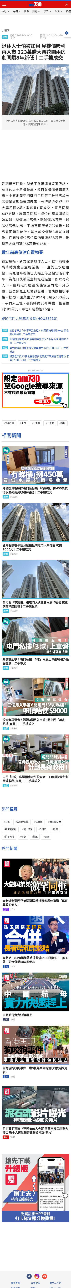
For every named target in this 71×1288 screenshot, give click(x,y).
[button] (4, 4)
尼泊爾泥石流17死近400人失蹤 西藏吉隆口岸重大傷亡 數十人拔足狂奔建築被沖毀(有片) (35, 1130)
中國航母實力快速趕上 (17, 1015)
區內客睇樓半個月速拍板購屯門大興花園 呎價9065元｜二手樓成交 (32, 547)
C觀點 (43, 829)
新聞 (5, 1019)
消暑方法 (9, 836)
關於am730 (55, 1283)
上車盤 (50, 423)
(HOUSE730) (30, 318)
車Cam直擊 (22, 821)
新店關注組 (10, 829)
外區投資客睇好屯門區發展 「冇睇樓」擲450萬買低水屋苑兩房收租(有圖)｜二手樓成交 (35, 490)
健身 (23, 836)
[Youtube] (44, 1276)
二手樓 (36, 423)
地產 (5, 36)
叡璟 (55, 829)
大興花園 (9, 423)
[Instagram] (36, 1276)
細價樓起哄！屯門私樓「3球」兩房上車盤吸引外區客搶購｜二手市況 (36, 661)
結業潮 (39, 821)
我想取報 (35, 1283)
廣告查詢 (15, 1283)
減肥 (35, 836)
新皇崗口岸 (55, 821)
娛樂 (5, 909)
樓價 (63, 423)
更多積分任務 (53, 1254)
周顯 (47, 836)
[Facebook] (29, 1276)
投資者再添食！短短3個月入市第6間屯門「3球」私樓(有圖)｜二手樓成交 (35, 722)
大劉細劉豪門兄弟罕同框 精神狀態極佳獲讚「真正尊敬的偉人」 (35, 903)
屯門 (23, 423)
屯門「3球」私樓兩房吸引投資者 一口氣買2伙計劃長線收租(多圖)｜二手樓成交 (36, 779)
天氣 (7, 821)
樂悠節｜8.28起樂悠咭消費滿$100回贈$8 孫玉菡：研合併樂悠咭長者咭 (35, 960)
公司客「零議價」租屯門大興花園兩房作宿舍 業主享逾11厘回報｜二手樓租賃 (35, 604)
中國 (5, 1137)
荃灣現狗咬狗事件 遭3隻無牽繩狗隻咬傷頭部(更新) (35, 1070)
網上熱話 (28, 829)
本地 (5, 966)
